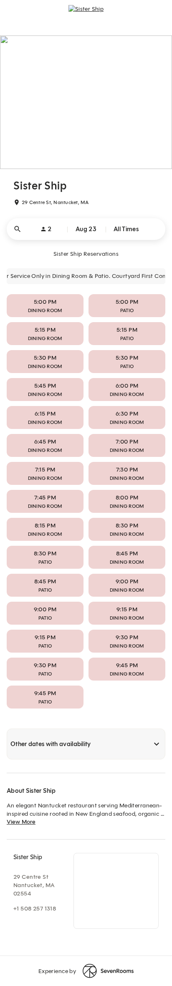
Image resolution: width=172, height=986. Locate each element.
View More (21, 821)
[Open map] (116, 890)
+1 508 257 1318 (34, 908)
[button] (86, 229)
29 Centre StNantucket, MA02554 (34, 885)
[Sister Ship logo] (86, 12)
